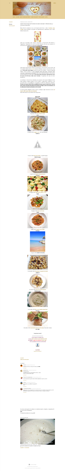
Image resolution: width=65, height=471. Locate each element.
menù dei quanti (12, 25)
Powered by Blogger (33, 464)
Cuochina (50, 27)
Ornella (21, 29)
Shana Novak (36, 466)
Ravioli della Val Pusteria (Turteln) (36, 327)
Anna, (54, 27)
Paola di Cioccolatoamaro (27, 377)
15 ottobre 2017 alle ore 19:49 (32, 370)
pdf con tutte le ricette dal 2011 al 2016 (39, 338)
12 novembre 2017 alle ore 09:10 (30, 382)
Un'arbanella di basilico (27, 388)
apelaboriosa (25, 370)
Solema (24, 364)
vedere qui (44, 340)
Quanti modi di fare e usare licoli (30, 446)
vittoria (24, 382)
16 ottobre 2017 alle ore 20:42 (37, 377)
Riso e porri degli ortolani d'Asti (41, 309)
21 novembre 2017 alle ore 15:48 (36, 388)
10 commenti (26, 447)
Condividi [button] (10, 21)
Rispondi (24, 380)
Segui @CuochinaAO (37, 351)
